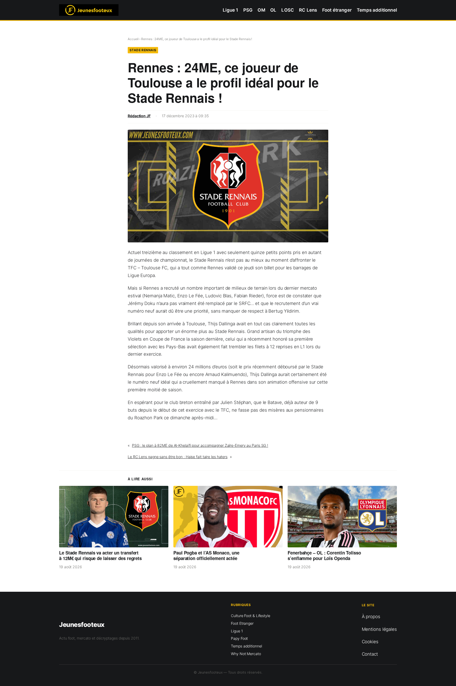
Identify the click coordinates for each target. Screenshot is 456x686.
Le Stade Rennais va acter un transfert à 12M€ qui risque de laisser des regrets (100, 555)
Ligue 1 (237, 631)
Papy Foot (239, 638)
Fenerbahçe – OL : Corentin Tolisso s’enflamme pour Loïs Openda (324, 555)
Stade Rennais (143, 50)
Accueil (133, 39)
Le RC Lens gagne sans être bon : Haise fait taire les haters (177, 456)
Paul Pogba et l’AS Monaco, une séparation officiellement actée (206, 555)
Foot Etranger (242, 623)
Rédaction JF (139, 116)
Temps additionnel (246, 646)
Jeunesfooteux (81, 624)
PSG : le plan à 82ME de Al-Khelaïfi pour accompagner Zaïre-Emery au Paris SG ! (200, 445)
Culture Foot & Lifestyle (250, 615)
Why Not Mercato (246, 653)
